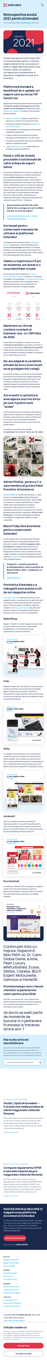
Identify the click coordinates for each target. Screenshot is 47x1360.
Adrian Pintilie (9, 495)
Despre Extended (10, 1273)
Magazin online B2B (11, 1263)
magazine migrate (22, 608)
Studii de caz (8, 1276)
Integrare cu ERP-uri (13, 118)
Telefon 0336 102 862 (11, 1306)
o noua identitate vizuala (34, 279)
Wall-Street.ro (13, 578)
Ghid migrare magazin (12, 1293)
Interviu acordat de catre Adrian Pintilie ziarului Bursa (22, 217)
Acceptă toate (23, 1345)
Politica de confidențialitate (14, 1320)
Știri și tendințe (14, 1099)
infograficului (15, 557)
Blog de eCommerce (11, 1286)
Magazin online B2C (11, 1259)
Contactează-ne (10, 1300)
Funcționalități (9, 1266)
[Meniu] (41, 4)
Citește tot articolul (10, 1132)
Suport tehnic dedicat (12, 1303)
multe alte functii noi (18, 146)
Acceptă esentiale (23, 1353)
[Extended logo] (12, 5)
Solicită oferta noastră (15, 1238)
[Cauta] (40, 1062)
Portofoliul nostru (10, 598)
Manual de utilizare (10, 1289)
